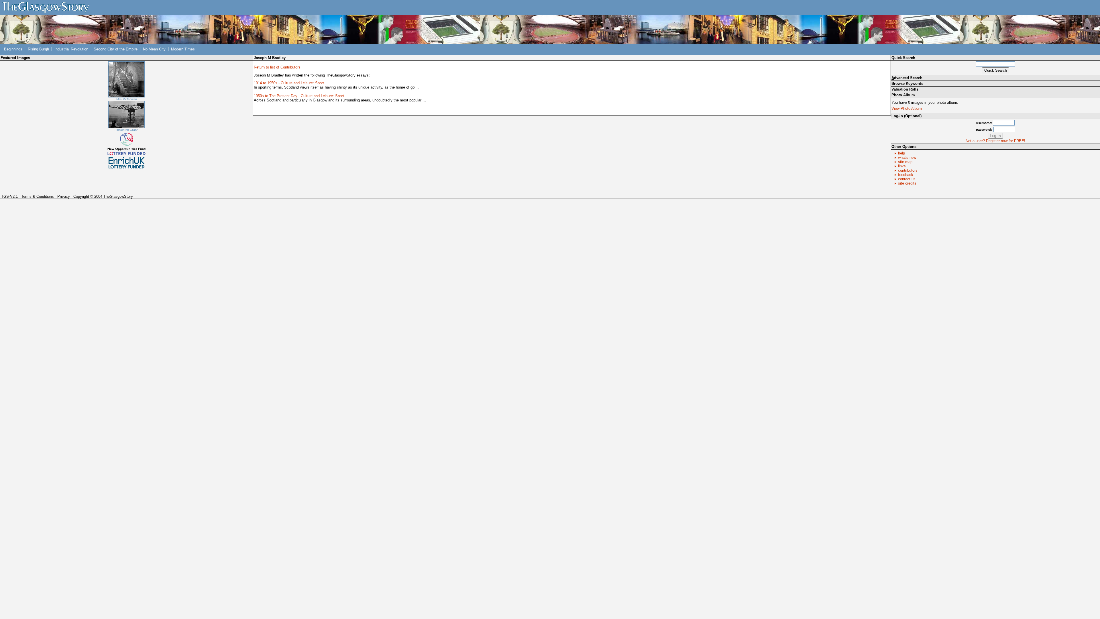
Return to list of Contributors (277, 67)
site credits (907, 183)
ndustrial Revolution (71, 49)
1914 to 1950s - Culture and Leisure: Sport (289, 83)
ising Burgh (38, 49)
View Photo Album (906, 108)
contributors (908, 170)
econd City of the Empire (116, 49)
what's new (907, 157)
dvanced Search (906, 78)
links (902, 166)
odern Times (183, 49)
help (901, 153)
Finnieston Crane (126, 130)
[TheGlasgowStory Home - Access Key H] (48, 7)
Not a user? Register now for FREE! (995, 141)
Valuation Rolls (904, 89)
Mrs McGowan (126, 99)
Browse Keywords (907, 83)
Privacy (63, 196)
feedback (905, 175)
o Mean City (154, 49)
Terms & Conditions (37, 196)
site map (905, 162)
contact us (907, 179)
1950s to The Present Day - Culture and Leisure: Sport (299, 96)
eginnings (13, 49)
